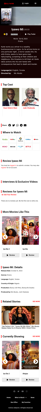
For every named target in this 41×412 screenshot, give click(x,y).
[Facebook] (14, 391)
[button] (35, 3)
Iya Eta (25, 249)
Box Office (14, 402)
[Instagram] (26, 391)
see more (36, 336)
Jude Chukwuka (29, 108)
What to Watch (19, 397)
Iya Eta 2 (6, 249)
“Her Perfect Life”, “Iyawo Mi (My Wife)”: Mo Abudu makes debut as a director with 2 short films (20, 327)
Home (9, 397)
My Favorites (26, 402)
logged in (13, 165)
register (3, 167)
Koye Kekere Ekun (10, 108)
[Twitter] (18, 391)
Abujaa (25, 374)
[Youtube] (22, 391)
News (32, 397)
